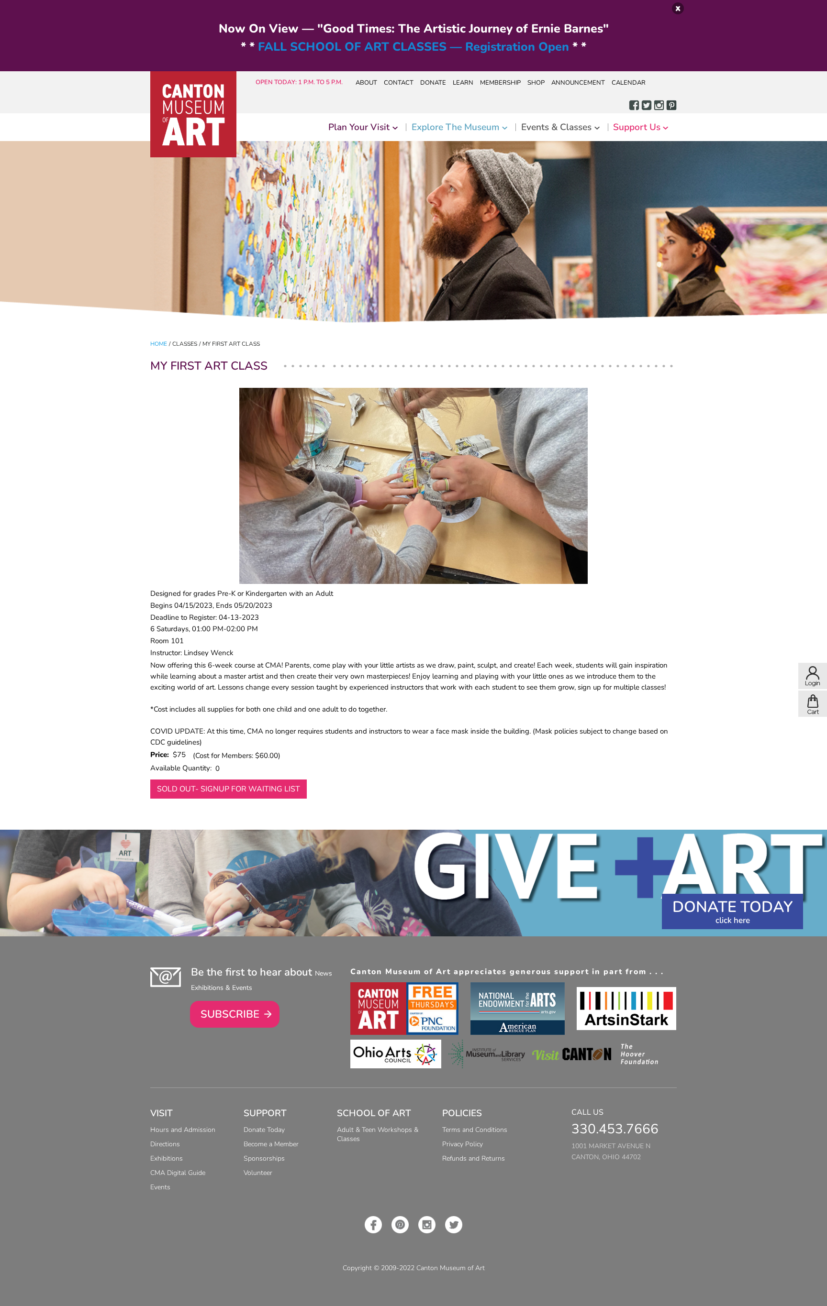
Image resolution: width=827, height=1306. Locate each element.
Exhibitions (166, 1158)
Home (158, 344)
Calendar (629, 82)
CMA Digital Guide (177, 1172)
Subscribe (230, 1014)
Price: (161, 754)
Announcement (578, 82)
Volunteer (258, 1172)
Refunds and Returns (473, 1158)
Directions (165, 1144)
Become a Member (271, 1144)
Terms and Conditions (474, 1129)
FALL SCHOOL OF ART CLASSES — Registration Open (413, 47)
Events (160, 1187)
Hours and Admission (182, 1129)
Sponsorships (264, 1158)
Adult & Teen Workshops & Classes (377, 1134)
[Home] (193, 114)
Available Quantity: (182, 768)
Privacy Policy (462, 1144)
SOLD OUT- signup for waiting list (228, 789)
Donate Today (732, 907)
